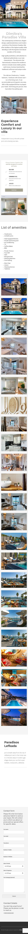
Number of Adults (8, 849)
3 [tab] (17, 212)
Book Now (14, 190)
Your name (6, 829)
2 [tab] (14, 212)
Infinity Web (22, 930)
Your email (6, 836)
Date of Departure (8, 870)
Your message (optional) (9, 877)
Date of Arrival (7, 863)
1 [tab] (10, 212)
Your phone (6, 843)
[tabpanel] (14, 206)
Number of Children (8, 856)
